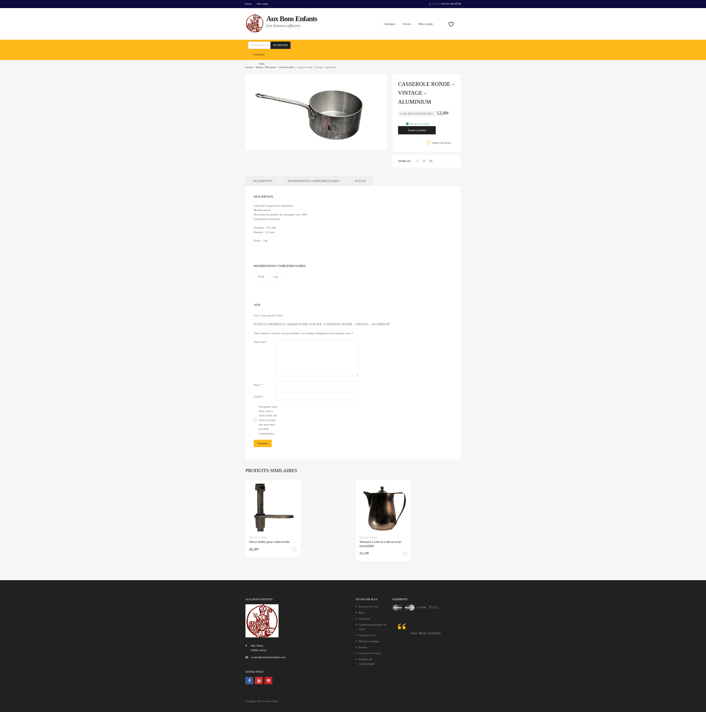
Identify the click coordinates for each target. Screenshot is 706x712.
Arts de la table (286, 67)
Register (456, 4)
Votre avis (260, 341)
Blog (361, 612)
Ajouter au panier (417, 130)
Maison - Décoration (266, 67)
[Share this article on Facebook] (417, 161)
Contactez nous (367, 635)
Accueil (249, 67)
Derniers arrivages (369, 641)
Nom (258, 384)
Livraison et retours (370, 653)
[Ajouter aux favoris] (294, 486)
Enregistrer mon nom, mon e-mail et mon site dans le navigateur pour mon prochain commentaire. (268, 420)
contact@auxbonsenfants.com (268, 657)
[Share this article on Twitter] (423, 161)
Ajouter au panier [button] (295, 549)
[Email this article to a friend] (430, 161)
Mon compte (262, 4)
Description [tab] (262, 181)
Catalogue (389, 23)
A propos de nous (369, 606)
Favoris (248, 4)
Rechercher (280, 45)
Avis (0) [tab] (360, 181)
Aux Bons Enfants (291, 19)
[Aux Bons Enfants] (254, 31)
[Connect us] (249, 681)
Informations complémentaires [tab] (314, 181)
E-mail (258, 396)
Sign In (445, 4)
